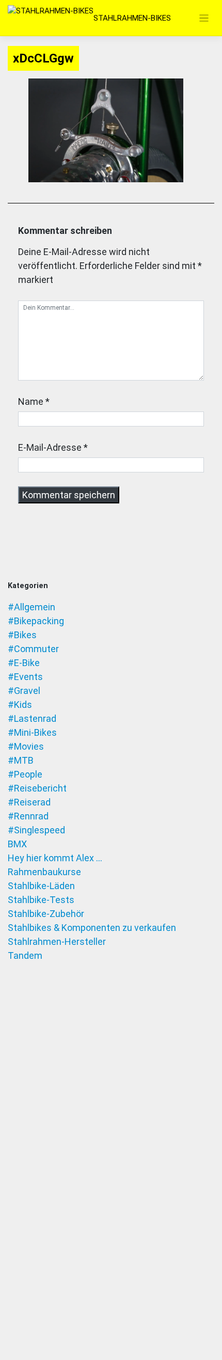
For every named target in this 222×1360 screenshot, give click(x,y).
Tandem (25, 955)
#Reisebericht (37, 788)
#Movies (26, 746)
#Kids (20, 704)
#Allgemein (31, 607)
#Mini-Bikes (32, 732)
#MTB (21, 760)
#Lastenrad (32, 718)
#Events (25, 676)
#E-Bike (24, 662)
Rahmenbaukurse (44, 871)
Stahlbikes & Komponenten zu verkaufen (92, 927)
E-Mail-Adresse (50, 447)
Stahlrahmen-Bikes (132, 18)
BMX (17, 844)
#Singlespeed (36, 830)
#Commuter (33, 648)
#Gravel (24, 690)
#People (25, 774)
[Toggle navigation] (204, 18)
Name (30, 401)
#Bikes (22, 634)
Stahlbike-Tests (41, 899)
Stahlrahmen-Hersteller (57, 941)
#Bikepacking (36, 620)
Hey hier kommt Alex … (55, 857)
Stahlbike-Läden (41, 885)
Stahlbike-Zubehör (46, 913)
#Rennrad (28, 816)
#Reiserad (29, 802)
